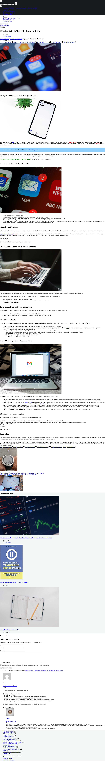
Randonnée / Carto (7, 21)
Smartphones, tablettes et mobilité (11, 749)
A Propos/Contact (7, 758)
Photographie (6, 745)
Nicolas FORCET (4, 25)
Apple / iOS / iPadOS (8, 732)
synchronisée (41, 403)
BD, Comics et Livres (8, 734)
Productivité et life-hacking (16, 39)
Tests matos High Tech (8, 19)
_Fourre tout (6, 753)
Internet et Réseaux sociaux (9, 738)
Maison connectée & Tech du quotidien (12, 742)
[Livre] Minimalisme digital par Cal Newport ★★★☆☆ (14, 582)
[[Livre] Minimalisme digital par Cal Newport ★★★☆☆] (11, 579)
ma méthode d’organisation (32, 149)
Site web (2, 651)
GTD (67, 328)
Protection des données (8, 760)
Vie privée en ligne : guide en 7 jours (12, 18)
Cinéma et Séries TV (8, 735)
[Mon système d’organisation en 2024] (29, 626)
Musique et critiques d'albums (10, 743)
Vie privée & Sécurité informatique (11, 752)
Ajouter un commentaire (6, 662)
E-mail (2, 648)
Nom (1, 645)
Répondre (14, 686)
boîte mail (14, 142)
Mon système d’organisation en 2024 (9, 629)
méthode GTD (28, 402)
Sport (4, 750)
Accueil (5, 17)
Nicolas (8, 718)
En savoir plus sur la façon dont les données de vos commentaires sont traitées (44, 670)
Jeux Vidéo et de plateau (9, 739)
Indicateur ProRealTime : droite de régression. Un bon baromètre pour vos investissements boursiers (26, 538)
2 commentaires (7, 36)
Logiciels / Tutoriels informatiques (11, 740)
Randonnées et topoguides (9, 747)
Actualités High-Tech (8, 731)
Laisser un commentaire (6, 667)
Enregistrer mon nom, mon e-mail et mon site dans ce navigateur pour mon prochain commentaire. (25, 665)
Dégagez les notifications (6, 234)
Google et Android (7, 736)
